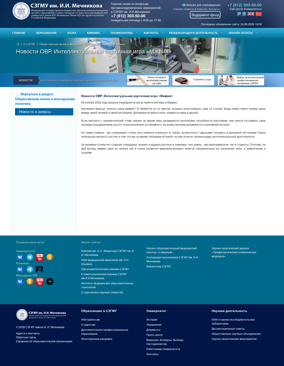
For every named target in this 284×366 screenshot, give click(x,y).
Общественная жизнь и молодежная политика (68, 44)
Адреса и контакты (28, 333)
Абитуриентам (90, 319)
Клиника (93, 33)
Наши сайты (91, 242)
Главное (18, 33)
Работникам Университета (163, 349)
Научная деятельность (229, 311)
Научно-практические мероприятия (234, 339)
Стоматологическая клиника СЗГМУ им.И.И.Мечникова (104, 276)
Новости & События (195, 9)
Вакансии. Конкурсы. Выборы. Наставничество (165, 342)
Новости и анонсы (113, 44)
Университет (26, 251)
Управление (154, 324)
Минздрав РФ (26, 275)
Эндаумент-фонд (205, 14)
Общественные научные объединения (236, 333)
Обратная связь (26, 337)
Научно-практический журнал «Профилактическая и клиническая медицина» (234, 252)
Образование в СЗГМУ (99, 311)
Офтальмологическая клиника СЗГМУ (105, 269)
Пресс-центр (154, 335)
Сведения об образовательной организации (44, 341)
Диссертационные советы (228, 328)
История (151, 319)
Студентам (88, 324)
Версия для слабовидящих (203, 5)
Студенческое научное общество (102, 292)
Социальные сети (30, 242)
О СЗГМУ (29, 44)
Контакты (214, 9)
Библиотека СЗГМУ (158, 266)
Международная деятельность (193, 33)
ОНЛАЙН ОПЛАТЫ (241, 33)
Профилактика (122, 33)
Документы (153, 329)
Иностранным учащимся (96, 339)
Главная (177, 9)
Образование (46, 33)
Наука (72, 33)
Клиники (22, 263)
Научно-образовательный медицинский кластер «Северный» (171, 250)
